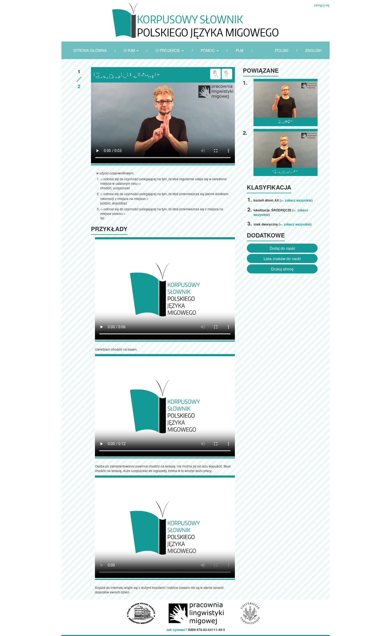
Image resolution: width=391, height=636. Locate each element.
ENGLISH (313, 50)
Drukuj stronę (282, 269)
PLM (239, 50)
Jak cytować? (176, 629)
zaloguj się (322, 5)
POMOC (208, 50)
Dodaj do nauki (282, 248)
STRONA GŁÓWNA (90, 50)
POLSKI (281, 50)
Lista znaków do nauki (282, 258)
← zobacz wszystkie (296, 200)
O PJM (130, 50)
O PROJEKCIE (168, 50)
